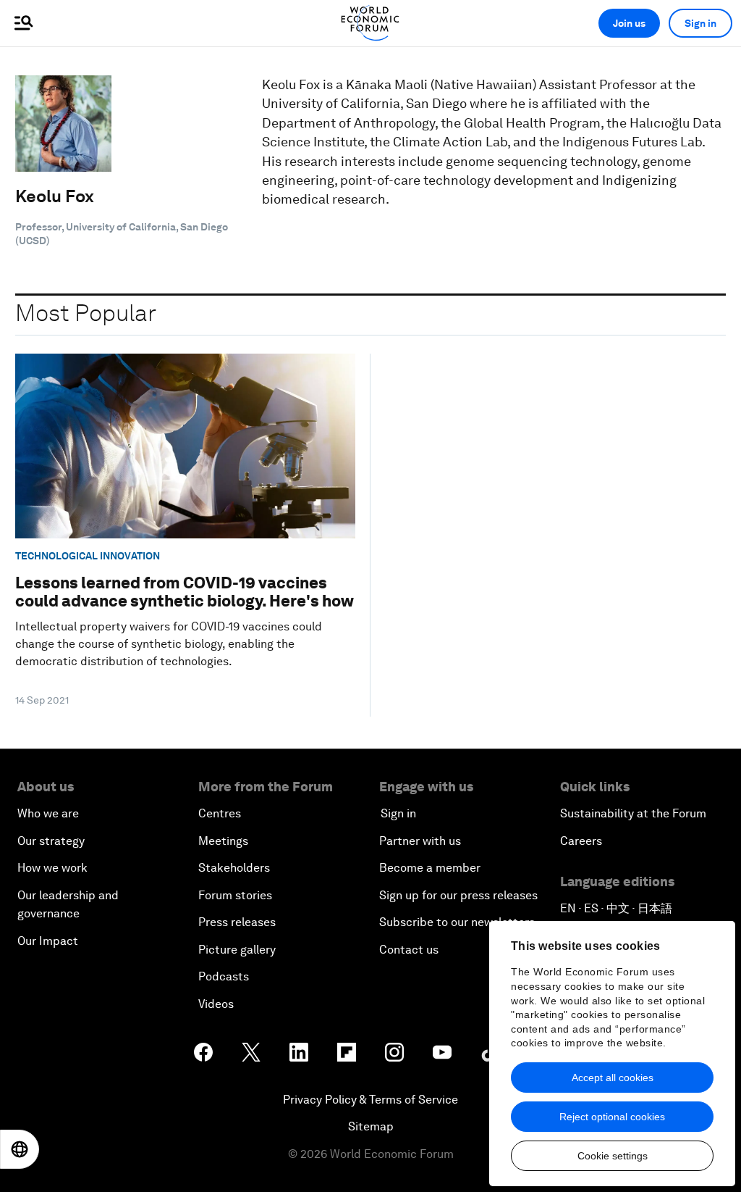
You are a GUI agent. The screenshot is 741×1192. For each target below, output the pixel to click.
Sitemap (371, 1126)
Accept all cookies (612, 1077)
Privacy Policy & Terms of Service (370, 1099)
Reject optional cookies (612, 1116)
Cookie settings (612, 1156)
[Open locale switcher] (19, 1149)
